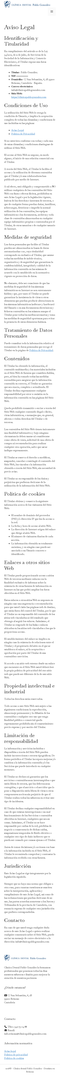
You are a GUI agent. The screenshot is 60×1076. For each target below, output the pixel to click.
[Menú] (52, 11)
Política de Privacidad (23, 133)
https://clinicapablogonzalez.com (28, 97)
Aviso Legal (17, 130)
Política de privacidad (16, 1054)
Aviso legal (10, 1051)
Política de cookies (14, 1058)
